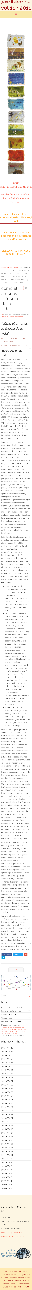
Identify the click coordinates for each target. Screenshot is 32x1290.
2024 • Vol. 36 (7, 1062)
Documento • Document (11, 1021)
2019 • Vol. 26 (7, 1099)
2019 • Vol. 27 (7, 1096)
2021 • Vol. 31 (7, 1081)
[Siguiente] (16, 970)
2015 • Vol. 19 (7, 1125)
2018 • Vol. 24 (7, 1107)
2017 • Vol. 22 (7, 1114)
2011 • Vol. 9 (6, 1162)
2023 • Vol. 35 (7, 1066)
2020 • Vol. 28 (7, 1092)
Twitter (19, 954)
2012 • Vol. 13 (7, 1147)
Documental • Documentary (12, 1025)
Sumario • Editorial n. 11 (11, 1011)
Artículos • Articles (9, 1014)
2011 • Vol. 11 (7, 1155)
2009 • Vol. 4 (6, 1181)
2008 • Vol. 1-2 (7, 1188)
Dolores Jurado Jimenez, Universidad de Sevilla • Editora (15, 1008)
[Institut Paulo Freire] (16, 1253)
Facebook (8, 954)
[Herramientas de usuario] (26, 288)
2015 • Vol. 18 (7, 1129)
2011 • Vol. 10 (7, 1159)
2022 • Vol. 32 (7, 1077)
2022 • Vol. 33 (7, 1074)
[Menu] (16, 14)
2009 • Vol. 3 (6, 1184)
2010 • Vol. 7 (6, 1170)
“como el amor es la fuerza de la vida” (13, 1035)
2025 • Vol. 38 (7, 1055)
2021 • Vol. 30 (7, 1085)
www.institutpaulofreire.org (12, 1232)
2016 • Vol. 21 (7, 1118)
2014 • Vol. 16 (7, 1136)
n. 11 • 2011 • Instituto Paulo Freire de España (13, 316)
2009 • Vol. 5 (6, 1177)
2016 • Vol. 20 (7, 1122)
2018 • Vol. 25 (7, 1103)
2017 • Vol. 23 (7, 1110)
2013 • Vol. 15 (7, 1140)
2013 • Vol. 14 (7, 1144)
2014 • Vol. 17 (7, 1133)
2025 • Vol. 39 (7, 1051)
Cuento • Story (7, 1018)
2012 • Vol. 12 (7, 1151)
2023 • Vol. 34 (7, 1070)
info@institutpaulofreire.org (12, 1236)
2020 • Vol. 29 (7, 1088)
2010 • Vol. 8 (6, 1166)
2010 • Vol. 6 (6, 1173)
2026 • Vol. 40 (7, 1048)
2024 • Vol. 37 (7, 1059)
